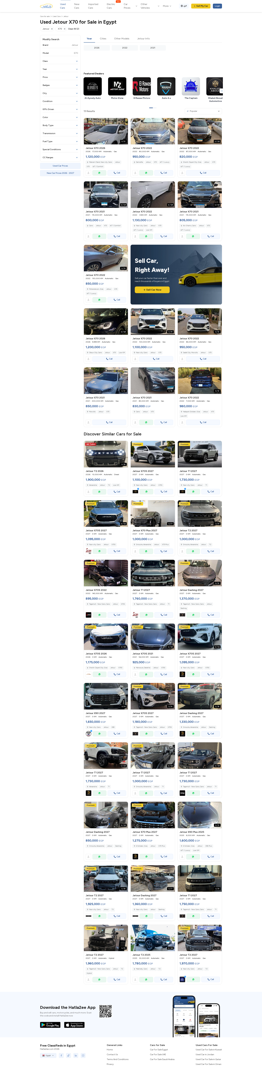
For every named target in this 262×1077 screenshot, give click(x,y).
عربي (185, 5)
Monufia (92, 412)
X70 (88, 167)
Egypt (48, 1055)
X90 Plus (208, 846)
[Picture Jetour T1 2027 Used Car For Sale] (200, 454)
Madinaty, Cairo (141, 969)
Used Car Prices (60, 166)
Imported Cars (93, 6)
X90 (113, 727)
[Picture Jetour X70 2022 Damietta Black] (153, 131)
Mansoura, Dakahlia (143, 668)
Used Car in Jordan (205, 1054)
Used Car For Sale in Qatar (208, 1059)
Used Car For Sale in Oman (208, 1064)
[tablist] (153, 39)
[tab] (89, 39)
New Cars (76, 6)
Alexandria (93, 485)
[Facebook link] (61, 1055)
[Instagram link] (83, 1055)
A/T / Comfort (98, 167)
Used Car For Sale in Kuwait (209, 1049)
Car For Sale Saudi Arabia (162, 1059)
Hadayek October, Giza (191, 412)
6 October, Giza (188, 846)
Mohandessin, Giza (96, 289)
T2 (109, 485)
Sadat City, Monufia (190, 353)
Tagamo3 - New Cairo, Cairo (99, 604)
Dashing (184, 608)
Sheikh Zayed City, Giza (192, 162)
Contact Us (112, 1054)
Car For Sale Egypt (159, 1049)
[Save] (124, 121)
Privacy (110, 1064)
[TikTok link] (68, 1055)
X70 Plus (165, 545)
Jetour (117, 162)
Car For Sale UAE (158, 1054)
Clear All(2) (73, 29)
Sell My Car (202, 6)
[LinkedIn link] (75, 1055)
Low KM (149, 230)
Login (217, 6)
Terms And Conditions (118, 1059)
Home (110, 1049)
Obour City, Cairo (95, 353)
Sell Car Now (153, 289)
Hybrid (89, 973)
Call (118, 172)
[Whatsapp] (99, 173)
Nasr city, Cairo (141, 226)
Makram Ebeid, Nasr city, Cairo (100, 162)
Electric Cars (113, 5)
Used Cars (63, 6)
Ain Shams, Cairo (189, 226)
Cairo (91, 226)
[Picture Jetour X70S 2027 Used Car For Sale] (153, 454)
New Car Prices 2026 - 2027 (60, 173)
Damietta (139, 162)
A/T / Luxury (164, 162)
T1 (206, 485)
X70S (160, 485)
